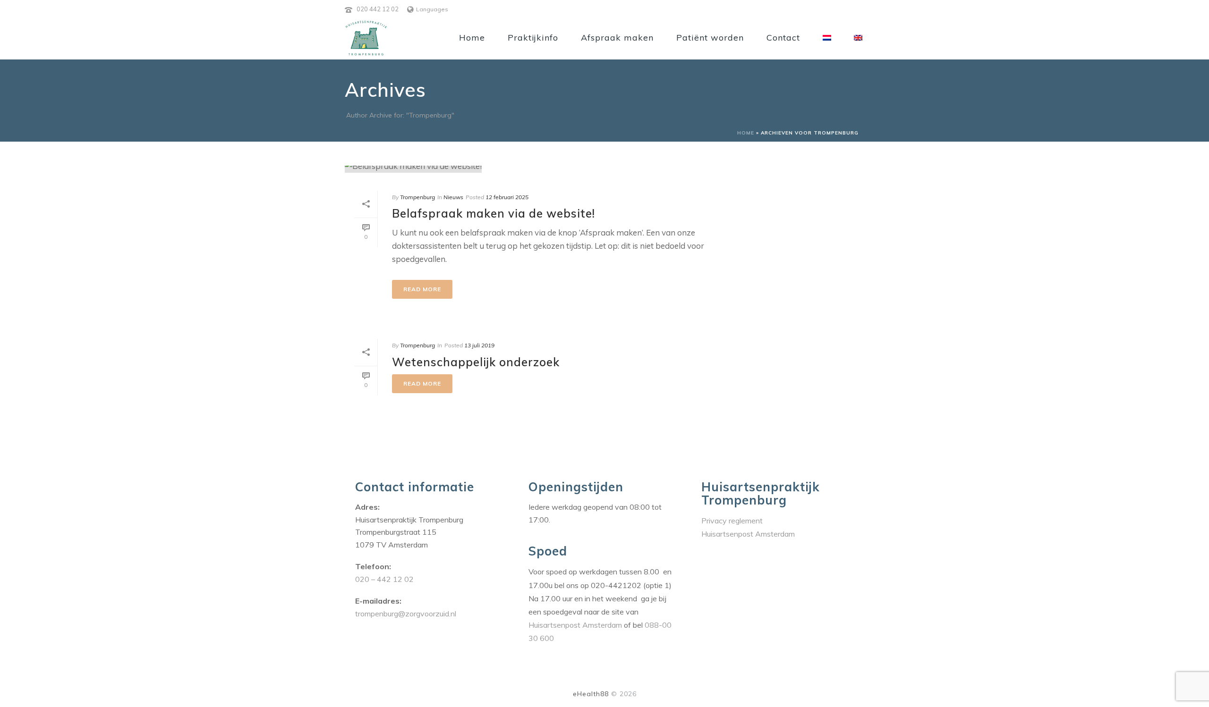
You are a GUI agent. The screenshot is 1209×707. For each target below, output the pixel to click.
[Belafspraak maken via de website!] (532, 172)
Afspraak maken (617, 37)
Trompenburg (417, 197)
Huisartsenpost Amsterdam (576, 625)
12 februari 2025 (506, 197)
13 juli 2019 (479, 345)
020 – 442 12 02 (384, 579)
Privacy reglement (732, 520)
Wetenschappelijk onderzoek (476, 362)
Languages (432, 9)
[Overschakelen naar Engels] (858, 37)
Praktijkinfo (533, 37)
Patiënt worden (710, 37)
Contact (783, 37)
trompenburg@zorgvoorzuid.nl (405, 613)
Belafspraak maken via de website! (493, 213)
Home (472, 37)
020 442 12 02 (378, 9)
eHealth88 (591, 694)
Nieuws (453, 197)
